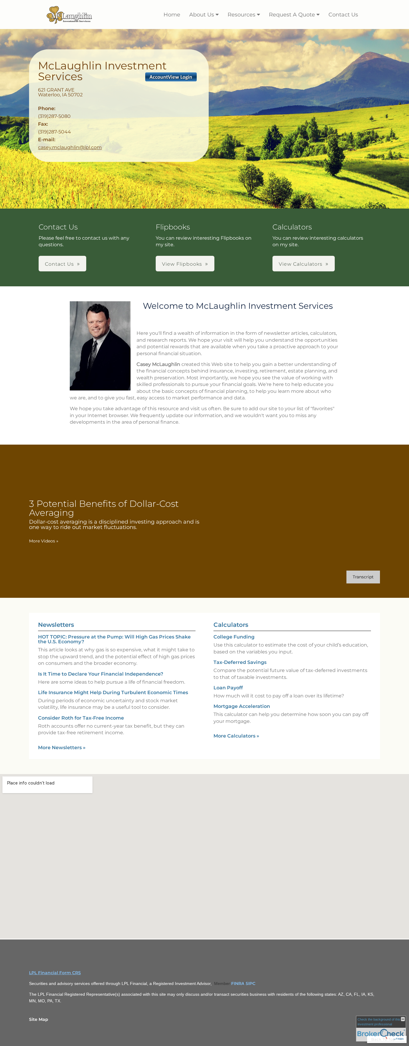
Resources (241, 14)
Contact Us (343, 14)
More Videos (43, 541)
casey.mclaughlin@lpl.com (70, 147)
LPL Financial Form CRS (55, 972)
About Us (201, 14)
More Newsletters (62, 747)
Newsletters (56, 624)
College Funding (234, 637)
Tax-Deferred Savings (239, 662)
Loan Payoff (228, 688)
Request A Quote (292, 14)
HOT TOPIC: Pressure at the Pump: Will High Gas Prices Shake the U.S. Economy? (114, 639)
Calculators (230, 624)
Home (171, 14)
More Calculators (236, 736)
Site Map (38, 1019)
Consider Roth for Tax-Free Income (81, 718)
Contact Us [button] (59, 264)
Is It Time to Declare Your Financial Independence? (100, 674)
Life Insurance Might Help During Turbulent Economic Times (113, 692)
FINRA (237, 983)
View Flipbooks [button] (182, 264)
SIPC (250, 983)
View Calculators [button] (300, 264)
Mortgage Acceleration (241, 706)
